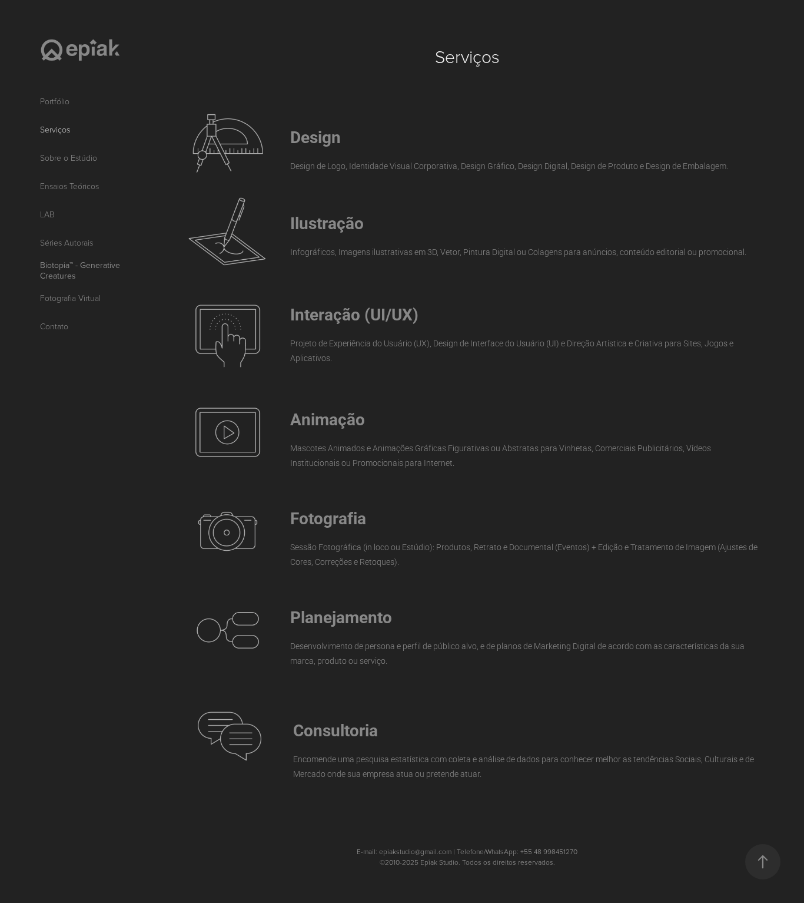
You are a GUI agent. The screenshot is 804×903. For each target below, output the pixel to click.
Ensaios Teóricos (69, 185)
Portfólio (54, 101)
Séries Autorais (66, 242)
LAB (47, 214)
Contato (54, 326)
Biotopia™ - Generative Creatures (80, 270)
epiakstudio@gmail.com (415, 851)
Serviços (55, 129)
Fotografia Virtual (70, 297)
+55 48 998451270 (548, 851)
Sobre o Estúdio (68, 157)
